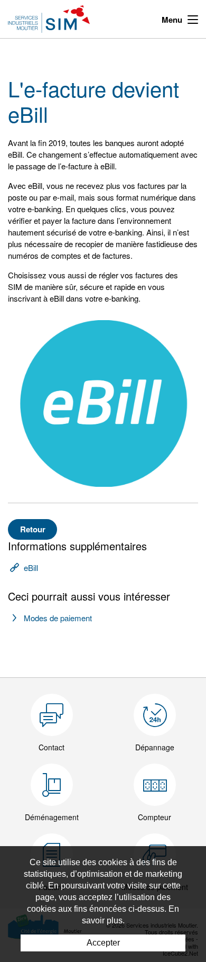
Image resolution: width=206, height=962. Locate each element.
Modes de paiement (58, 617)
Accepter (103, 942)
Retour (32, 529)
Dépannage (154, 747)
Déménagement (52, 817)
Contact (51, 747)
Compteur (154, 817)
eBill (31, 567)
